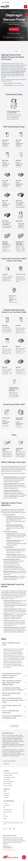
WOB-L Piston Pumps (9, 781)
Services (6, 797)
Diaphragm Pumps (8, 775)
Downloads (6, 793)
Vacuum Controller (8, 785)
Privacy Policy (6, 846)
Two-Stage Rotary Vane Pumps (11, 773)
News (5, 791)
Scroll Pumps (7, 779)
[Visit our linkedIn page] (10, 828)
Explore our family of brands (9, 835)
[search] (25, 2)
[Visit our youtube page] (13, 828)
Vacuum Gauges (7, 783)
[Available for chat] (24, 857)
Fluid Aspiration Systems (9, 777)
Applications (6, 795)
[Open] (25, 6)
